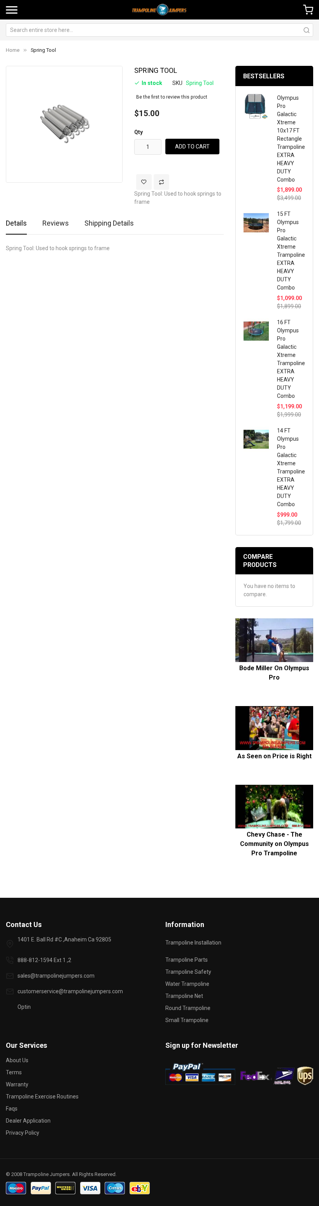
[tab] (16, 226)
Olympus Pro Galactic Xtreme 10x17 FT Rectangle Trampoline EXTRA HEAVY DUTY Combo (291, 139)
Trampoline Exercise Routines (42, 1096)
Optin (24, 1007)
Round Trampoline (187, 1008)
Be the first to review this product (171, 97)
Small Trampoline (187, 1020)
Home (12, 50)
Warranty (17, 1084)
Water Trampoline (187, 984)
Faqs (12, 1108)
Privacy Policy (22, 1133)
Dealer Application (28, 1121)
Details (16, 223)
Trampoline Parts (186, 960)
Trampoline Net (184, 996)
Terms (14, 1072)
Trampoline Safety (188, 972)
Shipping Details (109, 223)
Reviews (55, 223)
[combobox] (159, 30)
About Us (17, 1060)
